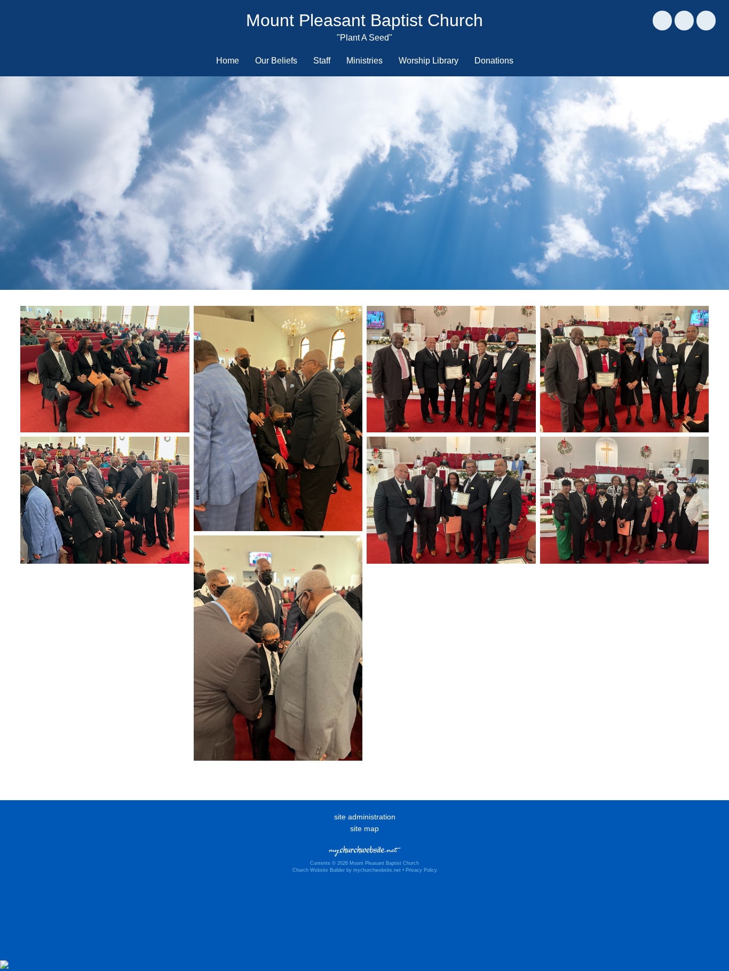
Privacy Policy (421, 870)
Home (227, 60)
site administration (364, 816)
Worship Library (428, 60)
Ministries (364, 60)
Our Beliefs (276, 60)
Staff (321, 60)
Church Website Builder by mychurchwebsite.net (346, 870)
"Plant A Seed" (364, 37)
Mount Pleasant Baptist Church (364, 20)
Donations (493, 60)
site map (364, 828)
